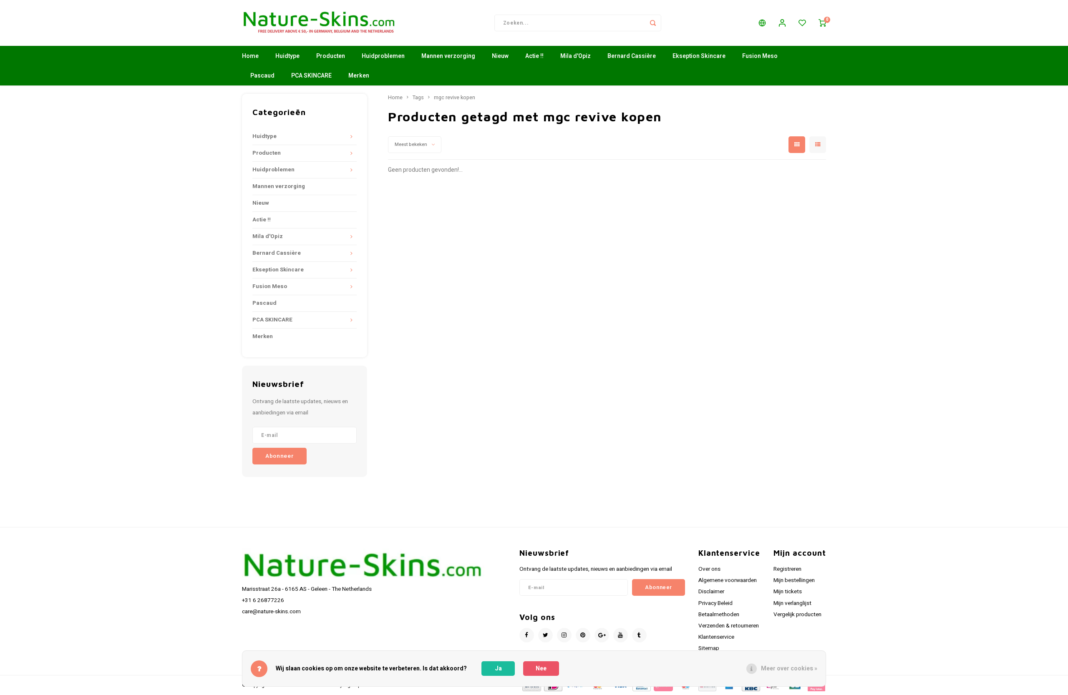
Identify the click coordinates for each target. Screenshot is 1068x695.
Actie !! (534, 56)
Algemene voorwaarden (727, 580)
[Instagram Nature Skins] (564, 635)
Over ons (709, 569)
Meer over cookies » (789, 668)
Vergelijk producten (797, 614)
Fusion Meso (760, 56)
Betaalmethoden (718, 614)
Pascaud (262, 75)
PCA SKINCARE (311, 75)
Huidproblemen (383, 56)
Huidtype (287, 56)
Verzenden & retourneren (728, 626)
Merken (358, 75)
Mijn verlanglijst (792, 603)
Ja (498, 668)
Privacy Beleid (715, 603)
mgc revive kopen (454, 97)
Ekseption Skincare (699, 56)
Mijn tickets (787, 591)
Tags (418, 97)
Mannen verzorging (448, 56)
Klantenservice (716, 637)
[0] (822, 23)
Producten (330, 56)
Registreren (787, 569)
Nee (541, 668)
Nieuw (500, 56)
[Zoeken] (653, 23)
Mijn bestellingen (794, 580)
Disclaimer (711, 591)
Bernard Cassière (631, 56)
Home (250, 56)
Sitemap (708, 648)
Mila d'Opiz (575, 56)
